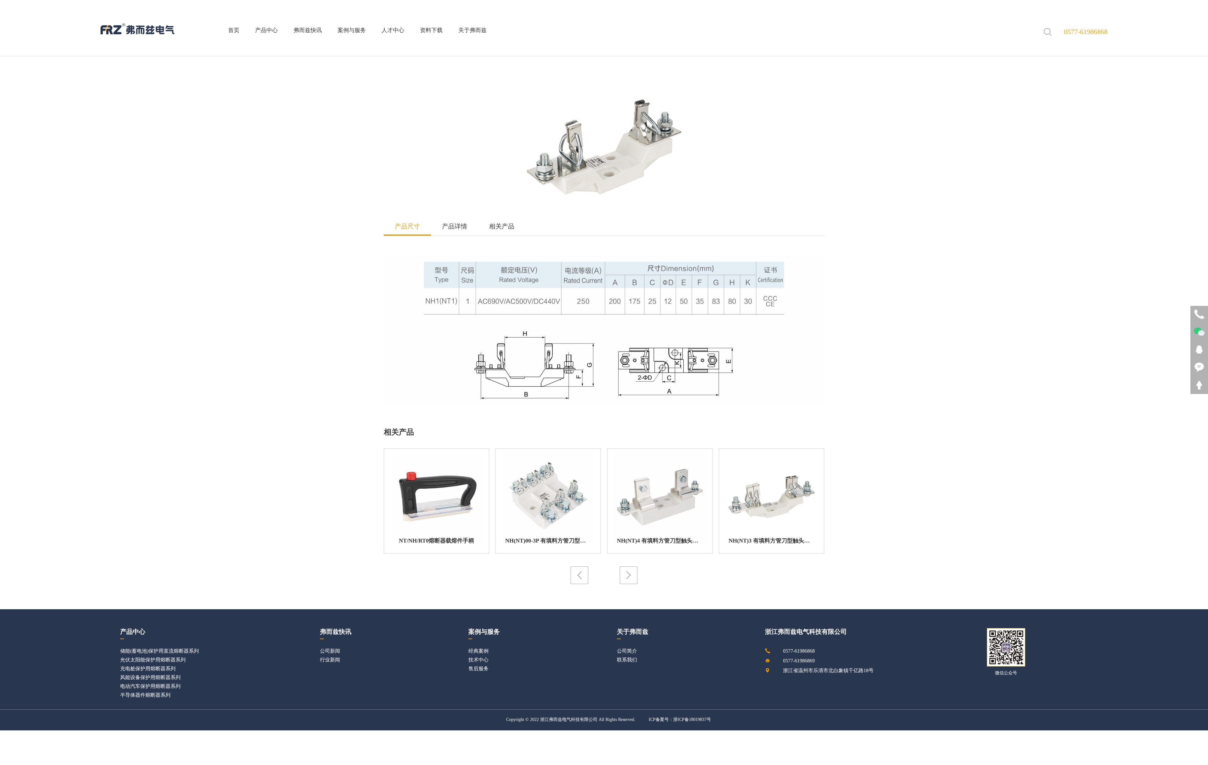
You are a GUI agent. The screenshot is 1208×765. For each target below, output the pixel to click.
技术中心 (478, 660)
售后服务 (478, 669)
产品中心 (266, 30)
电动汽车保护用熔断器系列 (150, 686)
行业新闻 (330, 660)
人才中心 (393, 30)
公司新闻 (330, 651)
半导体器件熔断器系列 (145, 695)
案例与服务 (352, 30)
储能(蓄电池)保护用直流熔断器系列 (159, 651)
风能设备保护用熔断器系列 (150, 677)
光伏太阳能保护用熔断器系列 (153, 660)
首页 (233, 30)
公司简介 (627, 651)
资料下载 (431, 30)
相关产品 (501, 226)
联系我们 (627, 660)
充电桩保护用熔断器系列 (148, 669)
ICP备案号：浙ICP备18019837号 (680, 719)
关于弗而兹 (472, 30)
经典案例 (478, 651)
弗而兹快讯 (308, 30)
